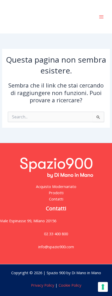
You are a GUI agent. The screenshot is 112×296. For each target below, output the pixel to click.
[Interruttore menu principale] (101, 16)
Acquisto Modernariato (56, 186)
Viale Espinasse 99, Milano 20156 (28, 220)
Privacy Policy (42, 285)
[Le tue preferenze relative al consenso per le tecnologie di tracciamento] (103, 287)
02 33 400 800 (56, 233)
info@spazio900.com (56, 246)
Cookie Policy (69, 285)
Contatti (56, 198)
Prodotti (56, 192)
